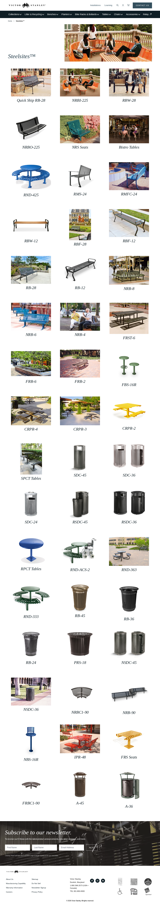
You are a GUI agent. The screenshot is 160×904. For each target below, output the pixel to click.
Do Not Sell (36, 883)
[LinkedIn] (103, 881)
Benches (51, 14)
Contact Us (142, 5)
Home (10, 21)
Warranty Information (14, 888)
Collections (13, 14)
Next (91, 848)
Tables (105, 14)
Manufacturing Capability (16, 883)
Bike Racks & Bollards (85, 14)
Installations (95, 5)
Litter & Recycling (33, 14)
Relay (146, 14)
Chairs (117, 14)
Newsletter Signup (39, 888)
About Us (9, 879)
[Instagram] (98, 881)
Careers (9, 892)
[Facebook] (92, 881)
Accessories (132, 14)
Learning (108, 5)
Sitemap (35, 879)
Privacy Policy (37, 892)
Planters (65, 14)
